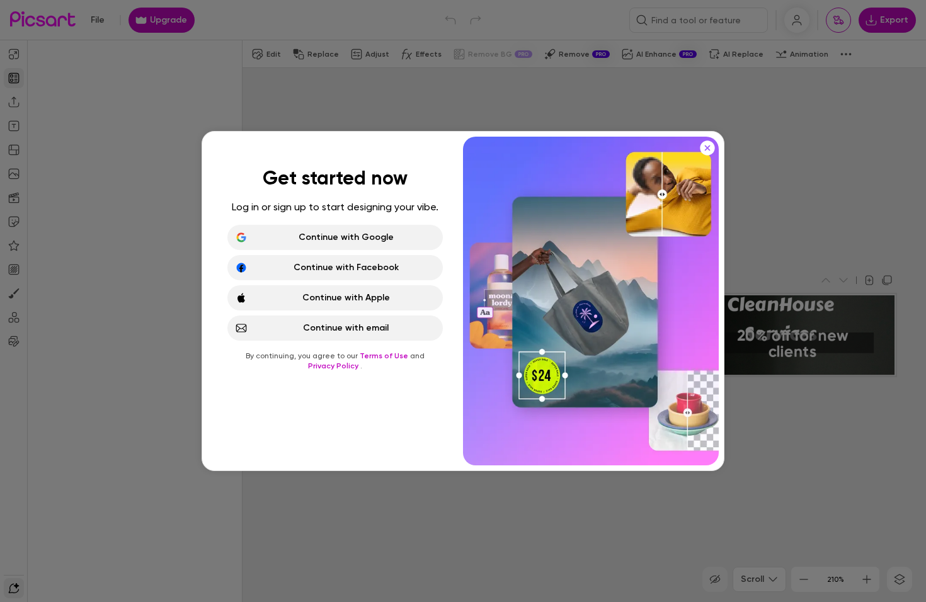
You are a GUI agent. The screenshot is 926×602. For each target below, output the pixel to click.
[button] (463, 301)
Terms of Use (385, 355)
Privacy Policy (334, 365)
